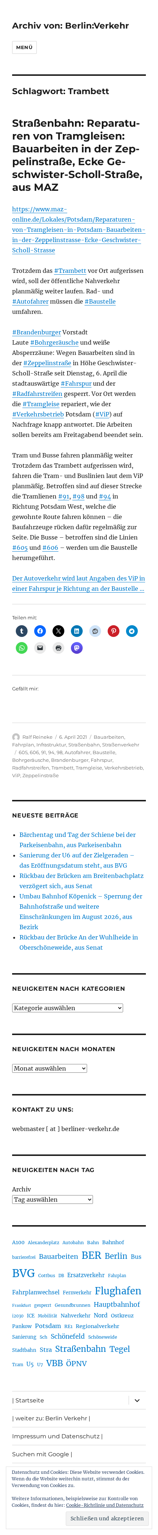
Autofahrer (77, 752)
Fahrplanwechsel (36, 1292)
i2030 (18, 1316)
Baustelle (104, 752)
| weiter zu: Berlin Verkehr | (51, 1418)
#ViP (102, 414)
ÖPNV (76, 1363)
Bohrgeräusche (30, 760)
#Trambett (70, 270)
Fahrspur (101, 760)
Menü (24, 47)
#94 (105, 496)
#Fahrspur (76, 383)
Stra (46, 1349)
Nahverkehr (75, 1315)
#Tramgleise (41, 404)
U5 (30, 1364)
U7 (40, 1364)
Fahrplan (23, 745)
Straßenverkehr (120, 745)
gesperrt (42, 1305)
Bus (136, 1256)
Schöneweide (102, 1337)
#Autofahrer (30, 301)
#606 (50, 547)
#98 (78, 496)
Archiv (21, 1189)
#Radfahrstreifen (37, 393)
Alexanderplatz (43, 1242)
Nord (101, 1315)
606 (34, 752)
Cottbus (46, 1275)
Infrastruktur (51, 745)
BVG (23, 1273)
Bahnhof (113, 1242)
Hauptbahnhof (117, 1305)
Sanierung (24, 1337)
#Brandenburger (36, 332)
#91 (63, 496)
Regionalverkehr (97, 1326)
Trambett (62, 768)
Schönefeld (68, 1336)
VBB (54, 1363)
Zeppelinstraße (40, 775)
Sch (43, 1337)
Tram (17, 1364)
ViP (16, 775)
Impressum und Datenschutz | (57, 1436)
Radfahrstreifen (30, 768)
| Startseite (28, 1400)
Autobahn (73, 1242)
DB (61, 1275)
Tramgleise (89, 768)
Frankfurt (21, 1305)
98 (59, 752)
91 (43, 752)
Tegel (119, 1349)
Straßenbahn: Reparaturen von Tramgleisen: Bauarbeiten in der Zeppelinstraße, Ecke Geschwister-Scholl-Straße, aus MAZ (77, 155)
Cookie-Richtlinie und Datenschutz (105, 1505)
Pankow (22, 1326)
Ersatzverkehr (86, 1275)
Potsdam (48, 1326)
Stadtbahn (24, 1350)
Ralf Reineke (37, 737)
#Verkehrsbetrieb (38, 414)
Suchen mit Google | (42, 1454)
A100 (18, 1242)
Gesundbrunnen (72, 1305)
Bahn (93, 1242)
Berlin (116, 1256)
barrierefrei (24, 1257)
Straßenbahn (84, 745)
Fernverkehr (77, 1292)
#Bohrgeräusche (54, 342)
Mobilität (47, 1316)
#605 (20, 547)
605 (23, 752)
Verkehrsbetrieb (123, 768)
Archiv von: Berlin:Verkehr (70, 26)
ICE (31, 1316)
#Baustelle (100, 301)
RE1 (68, 1326)
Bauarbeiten (109, 737)
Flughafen (118, 1291)
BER (91, 1255)
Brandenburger (70, 760)
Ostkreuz (122, 1315)
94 (51, 752)
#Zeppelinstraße (47, 363)
